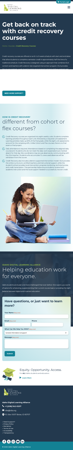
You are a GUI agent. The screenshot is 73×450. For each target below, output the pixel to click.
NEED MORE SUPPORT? (14, 93)
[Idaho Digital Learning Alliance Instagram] (13, 442)
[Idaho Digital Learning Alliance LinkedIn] (22, 442)
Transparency (8, 433)
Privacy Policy (8, 424)
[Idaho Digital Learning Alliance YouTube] (18, 442)
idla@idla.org (10, 410)
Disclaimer (7, 426)
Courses (11, 46)
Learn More (26, 378)
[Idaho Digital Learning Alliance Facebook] (4, 442)
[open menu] (69, 7)
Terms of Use (8, 428)
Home (4, 46)
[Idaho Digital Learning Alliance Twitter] (9, 442)
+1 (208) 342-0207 (13, 406)
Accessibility (7, 431)
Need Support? (9, 422)
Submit (10, 354)
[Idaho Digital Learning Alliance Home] (12, 7)
